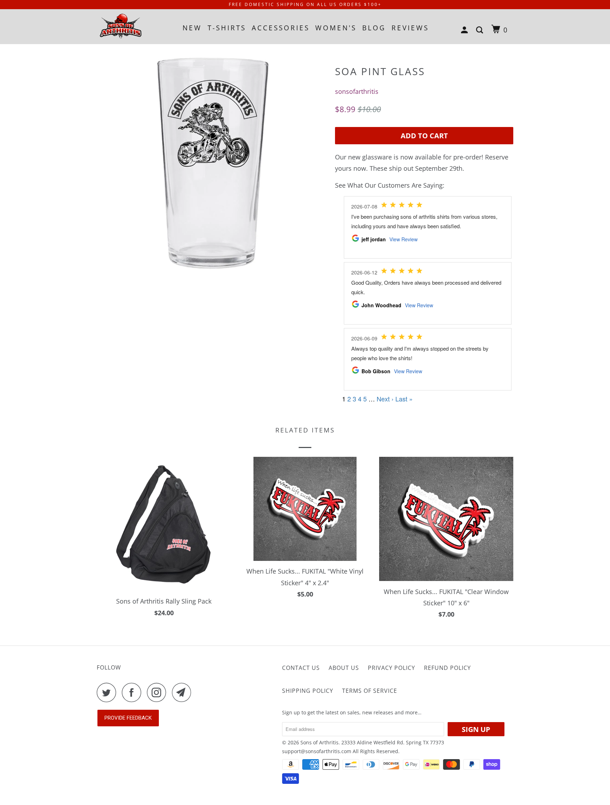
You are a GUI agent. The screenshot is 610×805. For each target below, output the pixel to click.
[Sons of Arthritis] (133, 26)
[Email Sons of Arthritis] (183, 692)
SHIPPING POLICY (307, 691)
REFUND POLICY (447, 668)
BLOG (374, 27)
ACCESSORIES (281, 27)
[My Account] (466, 30)
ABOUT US (344, 668)
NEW (192, 27)
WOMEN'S (336, 27)
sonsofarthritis (356, 91)
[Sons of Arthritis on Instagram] (158, 692)
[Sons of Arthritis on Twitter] (108, 692)
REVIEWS (410, 27)
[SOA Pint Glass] (212, 160)
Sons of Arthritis (319, 742)
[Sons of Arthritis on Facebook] (133, 692)
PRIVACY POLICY (391, 668)
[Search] (481, 30)
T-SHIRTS (227, 27)
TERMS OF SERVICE (369, 691)
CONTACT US (301, 668)
